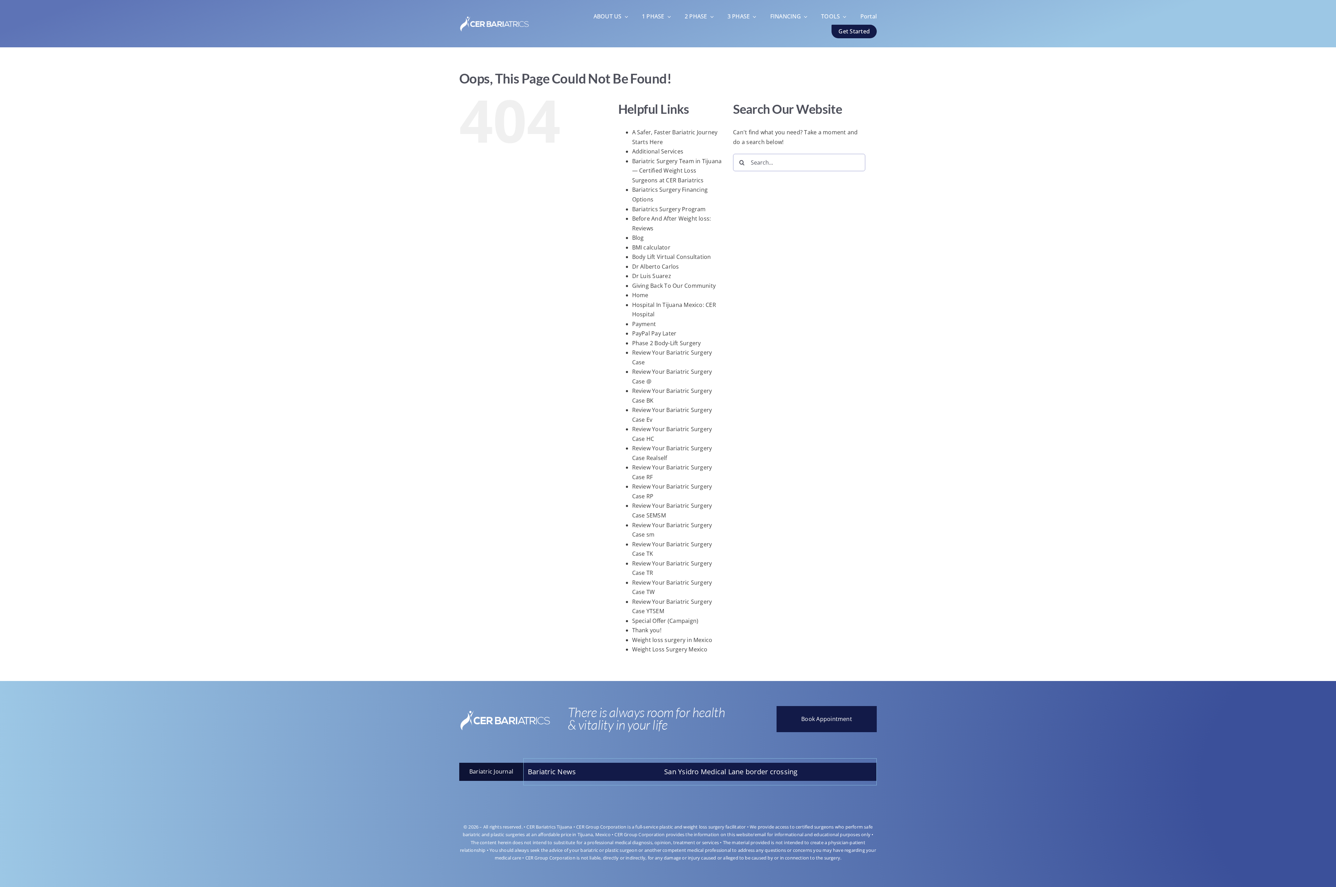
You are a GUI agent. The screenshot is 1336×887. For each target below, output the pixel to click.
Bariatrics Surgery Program (669, 209)
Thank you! (646, 630)
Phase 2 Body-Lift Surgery (666, 343)
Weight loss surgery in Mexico (672, 640)
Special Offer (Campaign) (665, 621)
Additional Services (658, 151)
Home (640, 295)
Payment (644, 324)
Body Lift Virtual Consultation (671, 257)
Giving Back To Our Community (674, 286)
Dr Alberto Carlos (655, 266)
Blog (638, 237)
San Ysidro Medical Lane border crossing (666, 771)
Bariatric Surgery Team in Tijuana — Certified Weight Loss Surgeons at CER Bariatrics (677, 170)
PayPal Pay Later (654, 333)
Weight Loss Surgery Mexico (670, 649)
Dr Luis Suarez (651, 276)
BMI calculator (651, 247)
